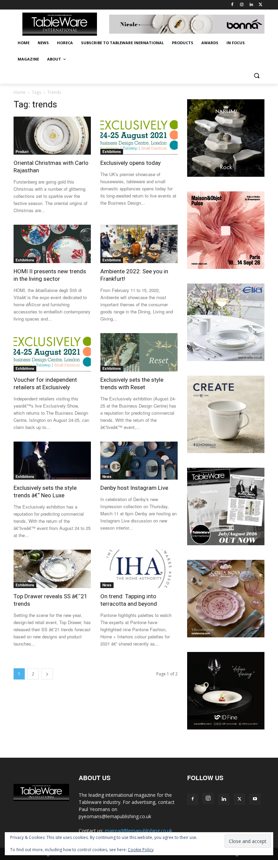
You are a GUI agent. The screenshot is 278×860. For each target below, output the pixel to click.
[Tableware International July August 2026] (225, 543)
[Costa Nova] (225, 635)
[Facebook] (232, 5)
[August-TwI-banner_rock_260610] (225, 175)
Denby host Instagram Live (134, 487)
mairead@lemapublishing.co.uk (138, 830)
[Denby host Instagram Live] (139, 461)
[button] (256, 76)
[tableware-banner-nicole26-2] (186, 24)
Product (22, 151)
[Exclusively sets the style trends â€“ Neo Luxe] (52, 461)
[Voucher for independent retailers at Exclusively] (52, 352)
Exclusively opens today (130, 162)
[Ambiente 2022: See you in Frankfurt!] (139, 244)
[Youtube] (255, 799)
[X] (260, 5)
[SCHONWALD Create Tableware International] (225, 451)
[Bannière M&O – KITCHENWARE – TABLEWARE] (225, 267)
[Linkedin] (251, 5)
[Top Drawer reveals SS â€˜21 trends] (52, 569)
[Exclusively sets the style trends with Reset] (139, 352)
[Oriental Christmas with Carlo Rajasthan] (52, 136)
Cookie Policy (141, 850)
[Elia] (225, 359)
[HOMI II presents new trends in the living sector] (52, 244)
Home (19, 92)
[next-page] (47, 674)
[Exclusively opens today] (139, 136)
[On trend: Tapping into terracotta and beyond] (139, 569)
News (107, 476)
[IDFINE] (225, 727)
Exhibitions (111, 151)
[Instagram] (242, 5)
